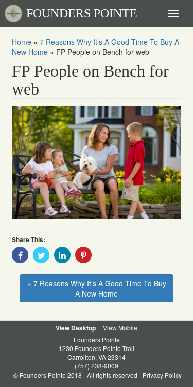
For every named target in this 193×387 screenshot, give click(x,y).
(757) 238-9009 (96, 365)
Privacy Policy (162, 375)
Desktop (83, 328)
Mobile (127, 327)
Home (21, 41)
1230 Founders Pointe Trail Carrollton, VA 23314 (96, 352)
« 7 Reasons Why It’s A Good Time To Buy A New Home (96, 288)
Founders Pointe (97, 339)
